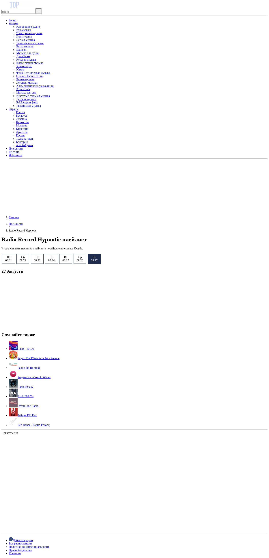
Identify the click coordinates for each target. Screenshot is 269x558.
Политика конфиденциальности (29, 546)
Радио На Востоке (29, 367)
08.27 (94, 258)
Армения (21, 132)
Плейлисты (16, 148)
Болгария (22, 141)
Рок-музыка (23, 29)
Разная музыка (25, 79)
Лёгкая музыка (25, 39)
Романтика (23, 89)
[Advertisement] (111, 187)
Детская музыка (26, 99)
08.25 (65, 258)
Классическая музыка (29, 62)
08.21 (8, 258)
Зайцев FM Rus (27, 415)
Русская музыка (26, 59)
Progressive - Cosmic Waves (34, 377)
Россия (20, 112)
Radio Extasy (25, 386)
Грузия (20, 135)
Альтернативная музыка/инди (35, 85)
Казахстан (22, 122)
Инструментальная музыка (33, 95)
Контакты (15, 553)
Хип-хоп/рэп (24, 66)
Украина (21, 118)
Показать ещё (9, 432)
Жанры (13, 23)
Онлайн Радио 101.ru (29, 76)
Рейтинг (14, 151)
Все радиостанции (20, 543)
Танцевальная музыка (30, 43)
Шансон (21, 49)
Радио (12, 20)
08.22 (23, 258)
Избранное (15, 155)
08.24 (51, 258)
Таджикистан (24, 138)
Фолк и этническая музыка (33, 72)
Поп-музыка (24, 36)
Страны (13, 109)
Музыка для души (27, 53)
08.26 (80, 258)
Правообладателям (20, 550)
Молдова (21, 125)
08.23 (37, 258)
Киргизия (22, 128)
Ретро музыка (24, 46)
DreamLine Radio (28, 405)
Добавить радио (23, 540)
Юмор (20, 69)
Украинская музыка (28, 105)
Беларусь (21, 115)
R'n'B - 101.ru (26, 348)
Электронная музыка (29, 33)
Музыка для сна (26, 92)
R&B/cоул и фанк (27, 102)
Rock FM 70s (25, 396)
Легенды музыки (27, 82)
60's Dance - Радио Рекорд (34, 424)
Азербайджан (24, 145)
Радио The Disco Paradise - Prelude (38, 358)
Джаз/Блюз (23, 56)
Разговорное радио (28, 26)
